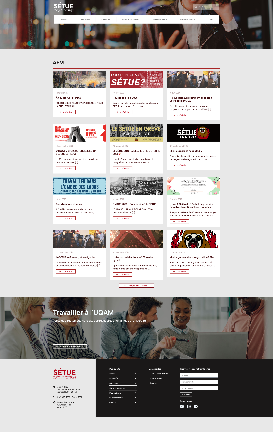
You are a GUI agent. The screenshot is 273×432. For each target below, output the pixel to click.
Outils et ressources (130, 19)
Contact (210, 19)
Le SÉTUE (63, 19)
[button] (136, 286)
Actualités (85, 19)
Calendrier (106, 19)
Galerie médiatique (187, 19)
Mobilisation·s (159, 19)
